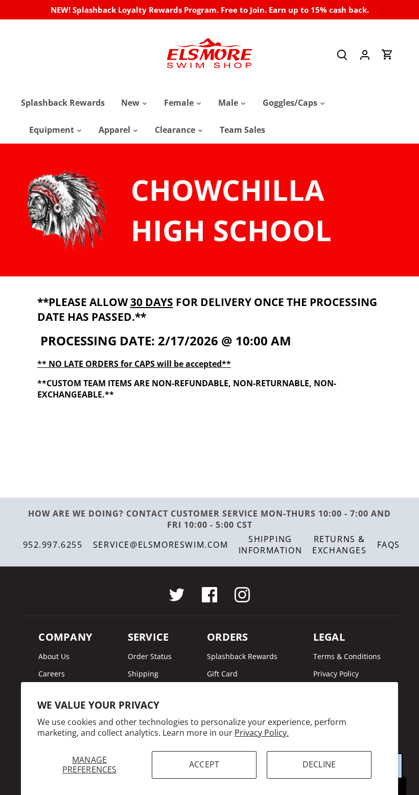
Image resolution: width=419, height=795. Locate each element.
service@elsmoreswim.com (160, 544)
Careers (51, 674)
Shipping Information (270, 544)
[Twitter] (176, 594)
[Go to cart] (387, 54)
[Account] (365, 54)
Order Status (150, 656)
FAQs (388, 544)
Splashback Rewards (242, 656)
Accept (204, 764)
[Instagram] (242, 594)
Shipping (143, 674)
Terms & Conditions (347, 656)
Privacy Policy (336, 674)
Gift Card (222, 674)
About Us (53, 656)
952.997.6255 (53, 544)
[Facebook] (209, 594)
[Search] (342, 54)
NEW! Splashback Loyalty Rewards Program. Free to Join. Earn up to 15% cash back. (210, 10)
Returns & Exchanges (339, 544)
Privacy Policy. (262, 732)
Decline (319, 764)
